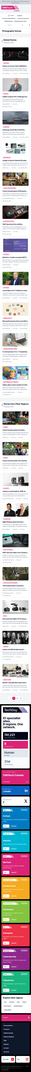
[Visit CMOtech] (11, 856)
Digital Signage (9, 21)
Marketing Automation (20, 21)
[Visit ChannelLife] (11, 833)
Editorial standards (9, 1036)
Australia (11, 1002)
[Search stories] (28, 1017)
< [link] (10, 698)
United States (7, 1010)
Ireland (24, 1002)
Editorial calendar (8, 1033)
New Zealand (7, 1006)
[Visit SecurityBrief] (11, 950)
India (18, 1002)
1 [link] (13, 698)
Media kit (13, 826)
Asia (5, 1002)
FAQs (5, 1040)
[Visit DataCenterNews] (11, 880)
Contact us (7, 1029)
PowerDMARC (5, 1069)
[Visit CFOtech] (11, 810)
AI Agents (19, 15)
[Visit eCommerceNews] (11, 903)
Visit (5, 826)
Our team (6, 1048)
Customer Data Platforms (9, 18)
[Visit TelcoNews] (11, 974)
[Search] (22, 25)
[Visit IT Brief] (11, 927)
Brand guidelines (8, 1025)
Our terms (6, 1051)
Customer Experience (23, 18)
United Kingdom (18, 1006)
